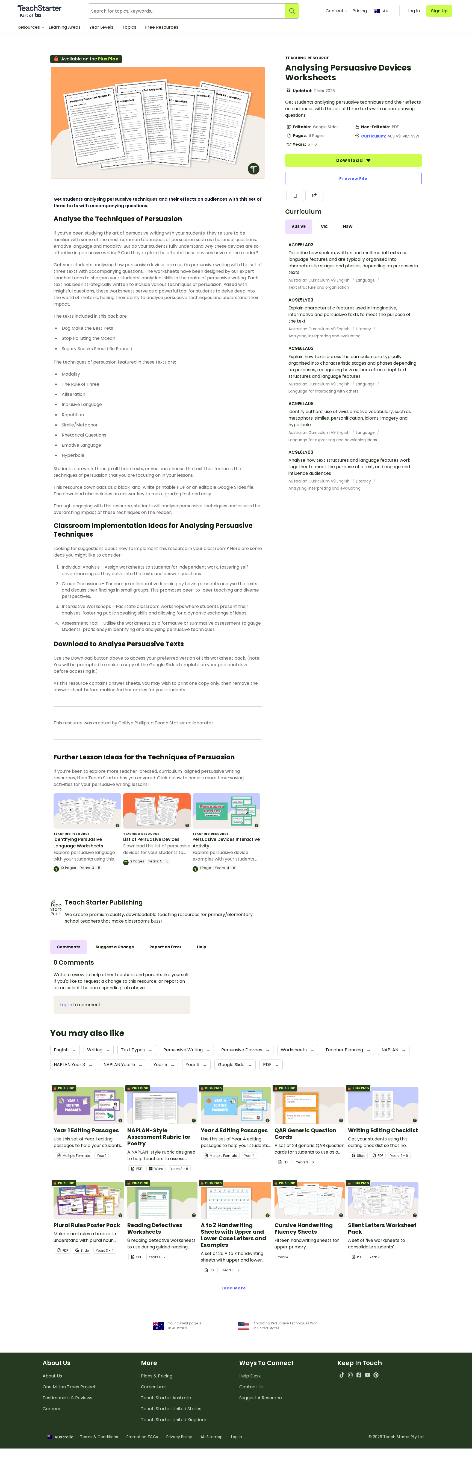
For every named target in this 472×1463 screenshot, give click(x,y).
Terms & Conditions (99, 1436)
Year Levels (101, 27)
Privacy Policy (179, 1436)
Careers (51, 1409)
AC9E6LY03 (300, 452)
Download (350, 160)
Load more (234, 1288)
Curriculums (154, 1387)
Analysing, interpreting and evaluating (324, 336)
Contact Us (251, 1387)
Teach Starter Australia (166, 1398)
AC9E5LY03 (300, 300)
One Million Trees (69, 1387)
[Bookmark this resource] (295, 195)
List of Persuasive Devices (151, 839)
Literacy (364, 329)
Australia (63, 1437)
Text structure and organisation (318, 287)
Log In (236, 1436)
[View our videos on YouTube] (367, 1374)
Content (335, 11)
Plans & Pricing (156, 1376)
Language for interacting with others (323, 391)
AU (385, 11)
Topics (129, 27)
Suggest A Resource (260, 1398)
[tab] (298, 227)
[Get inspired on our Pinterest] (376, 1374)
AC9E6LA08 (301, 403)
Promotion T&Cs (142, 1436)
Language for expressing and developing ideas (332, 440)
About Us (52, 1376)
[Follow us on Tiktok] (342, 1374)
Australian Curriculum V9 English (319, 280)
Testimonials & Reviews (67, 1398)
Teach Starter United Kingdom (173, 1420)
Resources (29, 27)
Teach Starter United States (171, 1409)
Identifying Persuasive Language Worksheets (78, 842)
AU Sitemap (211, 1436)
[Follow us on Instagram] (350, 1374)
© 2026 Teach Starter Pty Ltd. (396, 1436)
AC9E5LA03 (301, 245)
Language (366, 280)
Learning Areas (65, 27)
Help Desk (250, 1376)
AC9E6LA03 (301, 348)
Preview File (353, 178)
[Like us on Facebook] (359, 1374)
